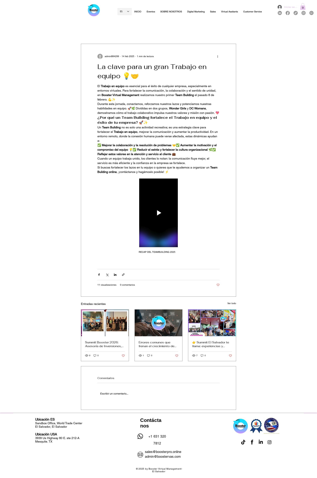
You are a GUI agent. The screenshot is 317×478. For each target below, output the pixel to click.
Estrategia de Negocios (152, 33)
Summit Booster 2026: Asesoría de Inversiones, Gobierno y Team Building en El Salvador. (104, 344)
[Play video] (158, 213)
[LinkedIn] (280, 13)
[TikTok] (296, 13)
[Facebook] (288, 13)
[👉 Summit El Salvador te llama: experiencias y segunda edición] (212, 323)
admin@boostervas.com (163, 457)
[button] (303, 6)
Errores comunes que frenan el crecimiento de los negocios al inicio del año (157, 344)
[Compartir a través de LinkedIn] (115, 274)
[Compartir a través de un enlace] (123, 274)
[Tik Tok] (243, 442)
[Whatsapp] (311, 13)
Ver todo (231, 303)
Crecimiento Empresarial (120, 33)
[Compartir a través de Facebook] (99, 274)
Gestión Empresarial (181, 33)
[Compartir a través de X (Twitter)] (107, 274)
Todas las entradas (91, 33)
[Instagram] (303, 13)
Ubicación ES (45, 419)
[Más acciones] (218, 56)
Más (200, 33)
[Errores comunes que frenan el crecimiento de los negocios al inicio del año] (158, 323)
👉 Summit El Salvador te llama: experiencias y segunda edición (210, 344)
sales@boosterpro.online (163, 452)
